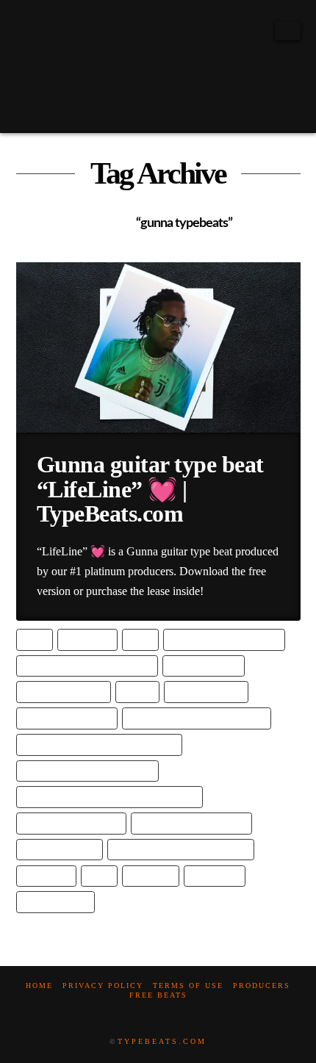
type (99, 876)
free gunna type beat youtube (86, 666)
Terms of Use (188, 985)
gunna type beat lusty (71, 823)
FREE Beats (158, 995)
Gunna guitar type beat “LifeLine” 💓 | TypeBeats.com (150, 489)
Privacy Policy (102, 985)
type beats (215, 876)
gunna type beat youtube (191, 823)
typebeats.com (55, 902)
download (87, 639)
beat (34, 639)
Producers (261, 985)
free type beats (203, 666)
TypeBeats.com (162, 1041)
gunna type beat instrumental (87, 771)
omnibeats (46, 876)
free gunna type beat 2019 (224, 639)
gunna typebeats (59, 850)
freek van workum (63, 692)
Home (39, 985)
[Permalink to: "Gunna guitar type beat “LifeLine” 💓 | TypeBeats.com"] (158, 347)
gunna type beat (206, 692)
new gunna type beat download (180, 850)
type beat (150, 876)
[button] (288, 30)
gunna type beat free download (196, 718)
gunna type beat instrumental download (109, 797)
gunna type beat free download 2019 (99, 745)
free (140, 639)
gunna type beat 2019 (66, 718)
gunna (137, 692)
